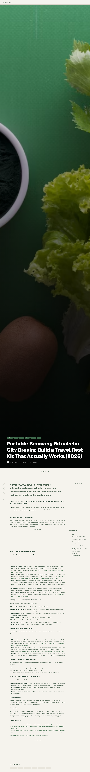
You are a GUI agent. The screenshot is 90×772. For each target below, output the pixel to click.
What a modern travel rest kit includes (78, 537)
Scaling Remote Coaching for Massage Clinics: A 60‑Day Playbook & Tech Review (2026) (40, 651)
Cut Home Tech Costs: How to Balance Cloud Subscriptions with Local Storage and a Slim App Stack (37, 724)
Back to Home (8, 2)
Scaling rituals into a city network (79, 543)
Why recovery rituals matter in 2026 (79, 533)
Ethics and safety (76, 551)
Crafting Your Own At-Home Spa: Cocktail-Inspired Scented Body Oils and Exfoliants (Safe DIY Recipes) (38, 730)
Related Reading (76, 555)
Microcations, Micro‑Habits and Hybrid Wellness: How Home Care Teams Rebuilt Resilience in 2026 (37, 733)
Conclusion (74, 553)
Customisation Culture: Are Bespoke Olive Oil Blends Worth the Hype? (29, 735)
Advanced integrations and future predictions (79, 549)
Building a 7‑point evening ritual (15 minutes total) (79, 540)
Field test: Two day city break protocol (79, 545)
